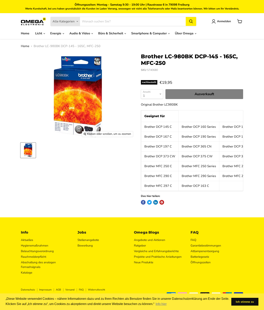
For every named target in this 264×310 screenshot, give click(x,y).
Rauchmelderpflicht (33, 257)
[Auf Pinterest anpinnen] (161, 202)
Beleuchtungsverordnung (37, 251)
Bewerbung (85, 245)
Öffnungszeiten (201, 262)
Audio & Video (80, 33)
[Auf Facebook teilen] (143, 202)
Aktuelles (27, 240)
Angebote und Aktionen (149, 240)
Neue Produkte (143, 262)
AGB (58, 289)
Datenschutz (28, 289)
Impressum (45, 289)
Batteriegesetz (200, 257)
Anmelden (224, 21)
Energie (56, 33)
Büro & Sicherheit (111, 33)
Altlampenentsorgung (205, 251)
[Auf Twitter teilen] (149, 202)
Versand (70, 289)
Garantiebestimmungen (206, 245)
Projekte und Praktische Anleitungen (158, 257)
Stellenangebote (88, 240)
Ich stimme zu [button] (245, 301)
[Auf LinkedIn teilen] (155, 202)
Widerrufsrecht (96, 289)
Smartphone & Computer (149, 33)
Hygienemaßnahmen (34, 245)
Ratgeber (140, 245)
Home (25, 33)
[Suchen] (191, 21)
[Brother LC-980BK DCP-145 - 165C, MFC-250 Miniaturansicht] (28, 150)
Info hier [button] (161, 304)
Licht (39, 33)
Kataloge (26, 272)
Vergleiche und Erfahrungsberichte (156, 251)
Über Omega (184, 33)
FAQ (193, 240)
